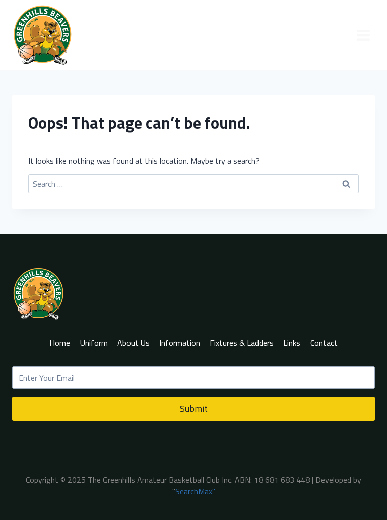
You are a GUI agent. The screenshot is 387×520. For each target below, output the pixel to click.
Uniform (94, 343)
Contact (324, 343)
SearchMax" (195, 491)
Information (179, 343)
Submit (194, 408)
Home (59, 343)
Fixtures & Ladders (242, 343)
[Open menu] (363, 35)
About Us (133, 343)
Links (291, 343)
